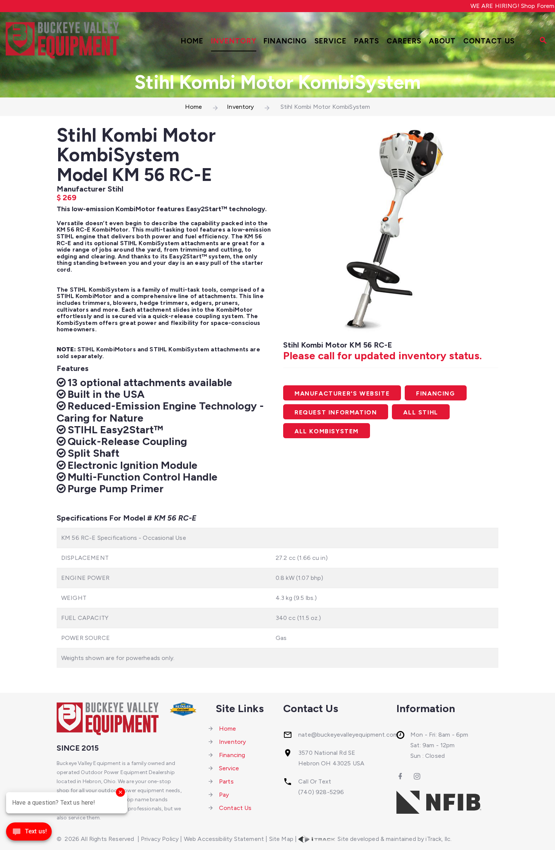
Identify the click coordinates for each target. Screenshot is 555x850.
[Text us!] (29, 834)
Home (192, 41)
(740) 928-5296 (321, 792)
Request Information (335, 412)
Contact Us (489, 41)
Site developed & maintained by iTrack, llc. (394, 838)
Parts (366, 41)
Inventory (233, 41)
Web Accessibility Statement (224, 838)
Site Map (281, 838)
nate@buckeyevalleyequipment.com (348, 734)
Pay (224, 794)
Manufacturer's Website (342, 393)
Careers (404, 41)
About (442, 41)
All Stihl (420, 412)
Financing (285, 41)
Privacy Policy (160, 838)
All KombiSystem (326, 431)
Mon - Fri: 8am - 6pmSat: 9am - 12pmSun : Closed (439, 745)
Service (330, 41)
